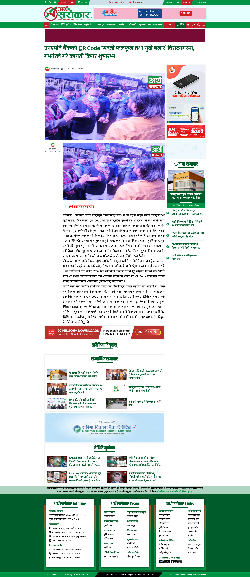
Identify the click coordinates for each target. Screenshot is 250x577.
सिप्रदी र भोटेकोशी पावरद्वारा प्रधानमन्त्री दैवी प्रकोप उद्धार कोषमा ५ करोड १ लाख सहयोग (145, 374)
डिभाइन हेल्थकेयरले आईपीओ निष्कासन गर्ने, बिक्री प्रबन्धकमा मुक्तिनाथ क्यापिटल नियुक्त (82, 403)
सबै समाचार (54, 24)
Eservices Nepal (199, 574)
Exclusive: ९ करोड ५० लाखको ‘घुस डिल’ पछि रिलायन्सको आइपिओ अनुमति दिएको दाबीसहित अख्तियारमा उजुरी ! (85, 477)
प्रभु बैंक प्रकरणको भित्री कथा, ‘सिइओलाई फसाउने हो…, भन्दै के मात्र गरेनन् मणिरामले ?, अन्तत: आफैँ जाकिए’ (145, 477)
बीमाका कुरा (100, 24)
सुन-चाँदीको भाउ (145, 24)
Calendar (187, 2)
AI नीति (190, 535)
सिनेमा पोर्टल (164, 523)
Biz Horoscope (200, 2)
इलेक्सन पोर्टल (164, 519)
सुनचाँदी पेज (163, 535)
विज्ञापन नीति (192, 531)
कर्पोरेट (121, 24)
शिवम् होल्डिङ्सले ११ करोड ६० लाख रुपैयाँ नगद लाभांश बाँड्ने (144, 389)
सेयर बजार (111, 24)
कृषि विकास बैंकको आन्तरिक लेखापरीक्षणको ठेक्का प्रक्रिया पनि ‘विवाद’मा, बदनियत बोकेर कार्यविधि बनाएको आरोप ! (144, 461)
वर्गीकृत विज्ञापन (165, 553)
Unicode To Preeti (172, 2)
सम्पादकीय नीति (194, 515)
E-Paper (84, 2)
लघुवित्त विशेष (88, 24)
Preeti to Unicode (67, 2)
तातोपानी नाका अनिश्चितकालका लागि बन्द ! (145, 403)
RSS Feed (192, 553)
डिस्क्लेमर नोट (193, 549)
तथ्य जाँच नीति (193, 523)
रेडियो (182, 24)
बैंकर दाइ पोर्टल (165, 531)
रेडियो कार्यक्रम (137, 2)
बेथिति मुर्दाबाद (66, 24)
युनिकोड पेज (163, 527)
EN (170, 24)
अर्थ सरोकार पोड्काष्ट (119, 2)
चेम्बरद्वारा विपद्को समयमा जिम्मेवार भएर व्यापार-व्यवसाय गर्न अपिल (84, 374)
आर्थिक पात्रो (163, 549)
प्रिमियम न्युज (164, 544)
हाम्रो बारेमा (192, 540)
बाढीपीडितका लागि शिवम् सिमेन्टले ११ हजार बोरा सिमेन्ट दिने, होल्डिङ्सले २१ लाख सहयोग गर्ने (85, 389)
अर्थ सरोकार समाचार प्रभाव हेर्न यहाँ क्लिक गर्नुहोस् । (174, 491)
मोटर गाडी (132, 24)
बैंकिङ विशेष (77, 24)
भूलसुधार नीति (193, 527)
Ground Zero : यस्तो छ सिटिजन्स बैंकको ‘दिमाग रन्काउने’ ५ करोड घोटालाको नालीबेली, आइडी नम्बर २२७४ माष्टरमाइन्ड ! (84, 461)
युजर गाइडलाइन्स (194, 544)
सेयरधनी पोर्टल (164, 515)
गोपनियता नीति (193, 519)
